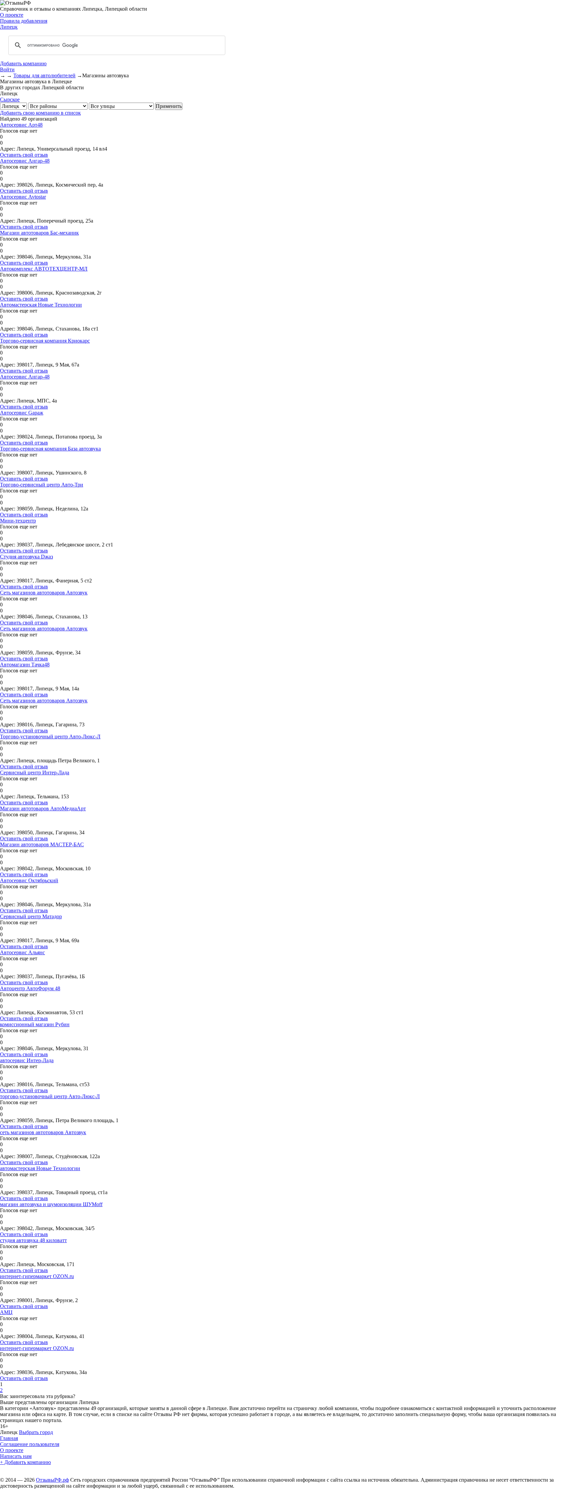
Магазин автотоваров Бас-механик (39, 233)
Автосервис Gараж (21, 412)
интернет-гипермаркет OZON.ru (37, 1276)
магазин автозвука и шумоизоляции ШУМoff (51, 1204)
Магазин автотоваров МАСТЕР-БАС (42, 844)
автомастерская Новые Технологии (40, 1168)
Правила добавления (23, 21)
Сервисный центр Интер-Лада (34, 772)
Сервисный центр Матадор (31, 916)
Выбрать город (36, 1432)
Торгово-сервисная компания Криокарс (45, 341)
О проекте (11, 15)
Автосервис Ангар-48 (25, 161)
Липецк (9, 27)
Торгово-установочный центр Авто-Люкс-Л (50, 736)
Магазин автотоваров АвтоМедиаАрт (43, 808)
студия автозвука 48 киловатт (33, 1240)
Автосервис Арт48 (21, 125)
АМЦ (6, 1312)
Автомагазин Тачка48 (25, 664)
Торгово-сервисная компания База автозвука (50, 448)
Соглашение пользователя (29, 1444)
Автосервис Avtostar (23, 197)
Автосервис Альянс (22, 952)
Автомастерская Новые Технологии (41, 305)
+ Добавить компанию (25, 1462)
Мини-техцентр (18, 520)
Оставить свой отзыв (24, 155)
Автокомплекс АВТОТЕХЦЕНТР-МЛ (44, 269)
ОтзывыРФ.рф (52, 1480)
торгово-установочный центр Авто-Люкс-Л (50, 1096)
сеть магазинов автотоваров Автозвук (43, 1132)
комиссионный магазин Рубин (35, 1024)
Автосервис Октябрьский (29, 880)
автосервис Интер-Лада (27, 1060)
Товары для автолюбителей (44, 75)
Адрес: (7, 149)
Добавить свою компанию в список (40, 113)
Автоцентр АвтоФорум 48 (30, 988)
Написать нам (16, 1456)
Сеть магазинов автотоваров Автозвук (44, 592)
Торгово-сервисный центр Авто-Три (41, 484)
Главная (9, 1438)
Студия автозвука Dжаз (26, 556)
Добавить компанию (23, 63)
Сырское (10, 99)
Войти (7, 69)
